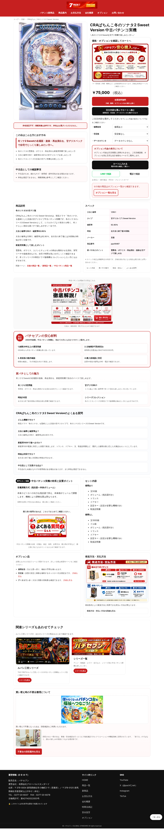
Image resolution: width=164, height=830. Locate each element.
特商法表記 (87, 807)
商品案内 (62, 12)
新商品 (85, 790)
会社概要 (89, 12)
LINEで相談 (105, 174)
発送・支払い (118, 268)
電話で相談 (135, 174)
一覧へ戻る (156, 817)
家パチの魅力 (104, 268)
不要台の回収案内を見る (29, 751)
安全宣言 (86, 812)
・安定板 (95, 134)
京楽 (23, 19)
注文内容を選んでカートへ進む (120, 111)
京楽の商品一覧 (33, 266)
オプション (102, 12)
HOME (85, 780)
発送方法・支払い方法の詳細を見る (101, 611)
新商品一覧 (46, 266)
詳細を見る (67, 580)
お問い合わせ (118, 12)
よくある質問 (131, 268)
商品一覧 (86, 785)
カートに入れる (120, 165)
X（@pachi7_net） (128, 785)
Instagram (124, 790)
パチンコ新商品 (47, 12)
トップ (16, 19)
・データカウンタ (99, 141)
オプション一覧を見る (106, 192)
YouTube (124, 780)
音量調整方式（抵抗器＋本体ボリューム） (36, 487)
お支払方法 (76, 12)
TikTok (123, 796)
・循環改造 (96, 127)
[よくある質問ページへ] (47, 527)
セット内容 (91, 268)
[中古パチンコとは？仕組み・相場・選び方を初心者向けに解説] (82, 303)
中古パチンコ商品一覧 (63, 266)
